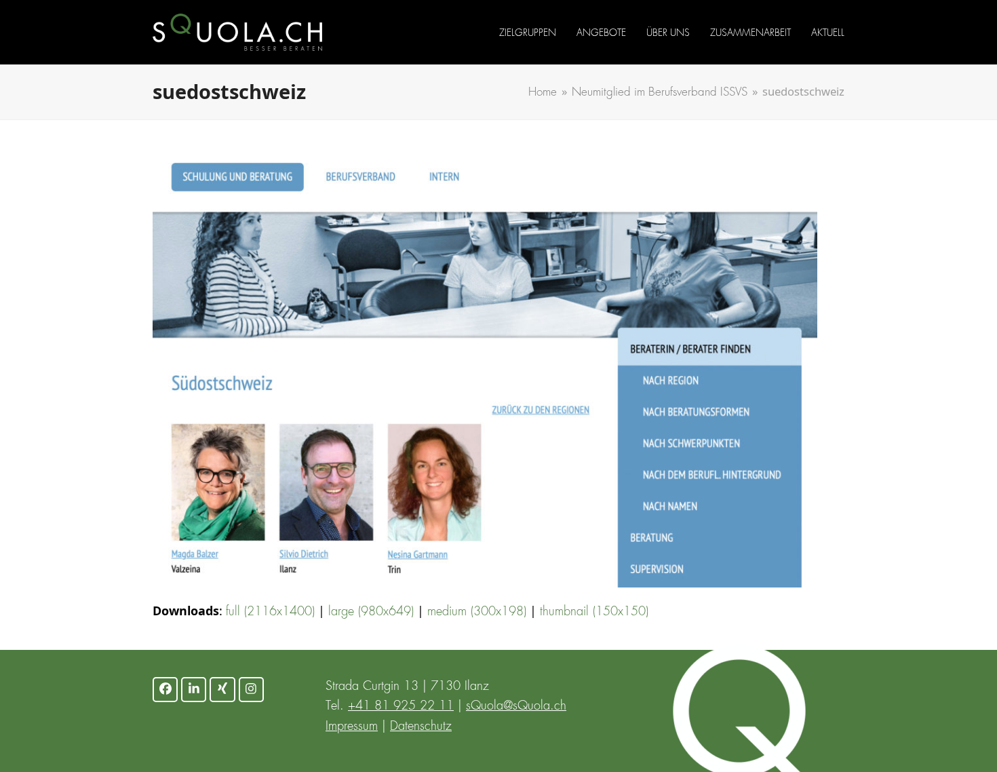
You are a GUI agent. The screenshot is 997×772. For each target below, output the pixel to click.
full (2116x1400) (270, 612)
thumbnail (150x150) (594, 612)
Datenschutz (421, 726)
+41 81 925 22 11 (401, 706)
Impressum (352, 726)
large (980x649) (371, 612)
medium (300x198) (476, 612)
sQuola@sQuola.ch (516, 706)
